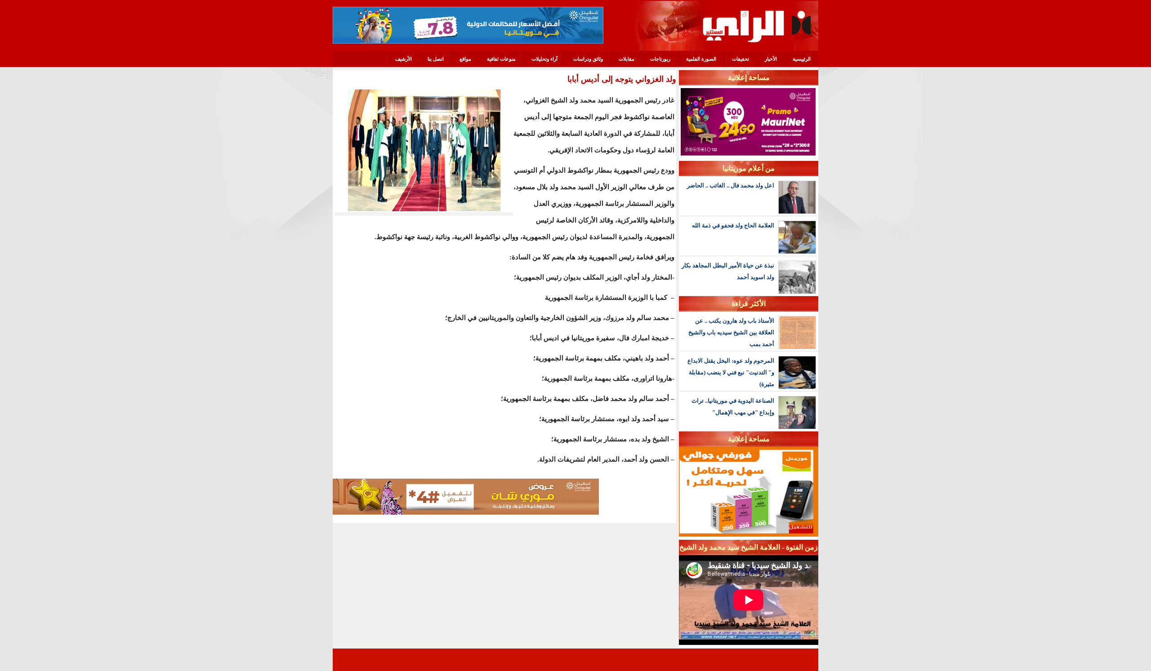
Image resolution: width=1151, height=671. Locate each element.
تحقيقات (740, 59)
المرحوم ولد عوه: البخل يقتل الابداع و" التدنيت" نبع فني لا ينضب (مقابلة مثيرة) (730, 372)
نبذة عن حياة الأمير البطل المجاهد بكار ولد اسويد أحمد (728, 271)
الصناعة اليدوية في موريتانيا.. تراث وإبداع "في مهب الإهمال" (732, 406)
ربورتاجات (660, 59)
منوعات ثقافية (501, 59)
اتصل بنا (436, 59)
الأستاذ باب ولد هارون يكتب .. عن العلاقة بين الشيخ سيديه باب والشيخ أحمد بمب (731, 332)
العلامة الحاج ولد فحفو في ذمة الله (733, 225)
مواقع (465, 59)
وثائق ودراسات (588, 59)
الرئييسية (802, 59)
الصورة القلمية (701, 59)
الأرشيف (403, 59)
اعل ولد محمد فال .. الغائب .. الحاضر (730, 185)
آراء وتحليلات (544, 59)
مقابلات (626, 59)
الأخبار (771, 59)
